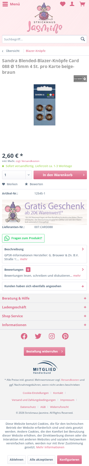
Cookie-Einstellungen (36, 393)
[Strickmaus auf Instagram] (52, 338)
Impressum (67, 400)
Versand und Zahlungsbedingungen (34, 400)
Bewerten (36, 184)
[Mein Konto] (72, 4)
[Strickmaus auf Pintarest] (65, 338)
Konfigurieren (69, 459)
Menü (15, 4)
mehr (23, 259)
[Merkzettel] (62, 4)
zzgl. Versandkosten (28, 161)
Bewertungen (13, 270)
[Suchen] (83, 39)
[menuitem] (11, 4)
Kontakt (58, 393)
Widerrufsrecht (59, 407)
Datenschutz (28, 407)
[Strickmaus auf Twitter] (38, 338)
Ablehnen (16, 459)
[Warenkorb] (82, 4)
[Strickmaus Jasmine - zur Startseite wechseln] (44, 18)
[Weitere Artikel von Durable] (80, 78)
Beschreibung (14, 249)
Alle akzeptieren (41, 459)
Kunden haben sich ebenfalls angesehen (32, 286)
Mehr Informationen (50, 447)
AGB (43, 407)
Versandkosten (70, 380)
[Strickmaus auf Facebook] (24, 338)
